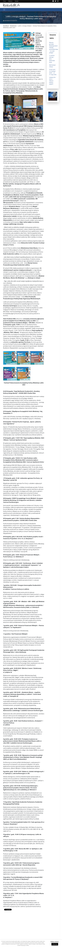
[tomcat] (52, 96)
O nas (4, 1)
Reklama (10, 1)
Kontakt (16, 1)
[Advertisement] (23, 926)
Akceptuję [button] (54, 944)
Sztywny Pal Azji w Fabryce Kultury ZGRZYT (52, 81)
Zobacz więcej (55, 941)
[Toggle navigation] (4, 9)
